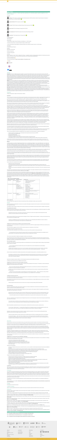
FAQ (7, 433)
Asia (29, 432)
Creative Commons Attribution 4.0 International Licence (22, 59)
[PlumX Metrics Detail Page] (9, 66)
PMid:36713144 (21, 410)
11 (7, 409)
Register (41, 434)
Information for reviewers (10, 434)
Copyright (8, 435)
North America (31, 436)
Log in (41, 433)
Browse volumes (20, 432)
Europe (30, 434)
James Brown (11, 35)
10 (7, 408)
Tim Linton (10, 25)
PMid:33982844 (26, 401)
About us (8, 431)
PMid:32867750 (35, 403)
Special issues (20, 433)
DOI (47, 392)
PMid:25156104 (15, 399)
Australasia (30, 433)
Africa (30, 431)
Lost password (42, 435)
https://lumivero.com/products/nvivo (36, 173)
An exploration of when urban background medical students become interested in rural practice (22, 416)
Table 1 (28, 170)
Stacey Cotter (11, 28)
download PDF (10, 62)
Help (40, 436)
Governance (8, 436)
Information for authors (10, 432)
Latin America (31, 435)
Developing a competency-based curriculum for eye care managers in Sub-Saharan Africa (21, 413)
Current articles (20, 431)
